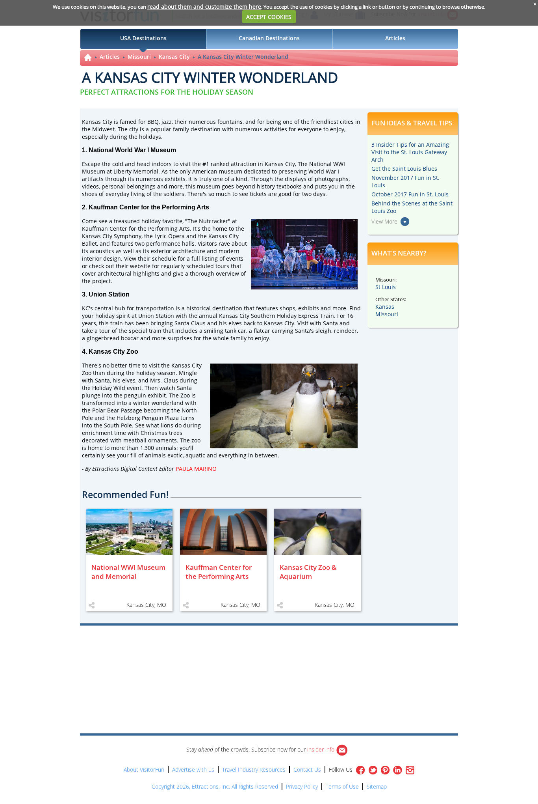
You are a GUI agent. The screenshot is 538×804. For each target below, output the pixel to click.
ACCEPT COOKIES (268, 17)
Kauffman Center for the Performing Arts (136, 228)
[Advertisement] (305, 648)
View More (384, 221)
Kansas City (174, 56)
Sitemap (377, 786)
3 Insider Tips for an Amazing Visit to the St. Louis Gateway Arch (410, 152)
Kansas (384, 306)
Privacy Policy (302, 786)
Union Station (156, 315)
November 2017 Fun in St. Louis (405, 181)
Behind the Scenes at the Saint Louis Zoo (412, 207)
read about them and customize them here (204, 6)
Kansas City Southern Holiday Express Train (276, 315)
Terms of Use (342, 786)
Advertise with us (193, 769)
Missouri (139, 56)
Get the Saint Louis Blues (404, 168)
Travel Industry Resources (254, 769)
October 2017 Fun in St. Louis (410, 194)
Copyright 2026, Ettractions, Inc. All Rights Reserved (215, 786)
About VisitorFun (144, 769)
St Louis (385, 287)
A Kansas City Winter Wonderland (243, 56)
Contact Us (307, 769)
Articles (110, 56)
